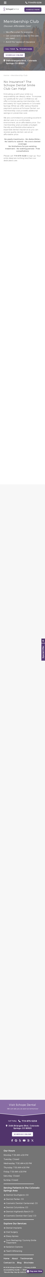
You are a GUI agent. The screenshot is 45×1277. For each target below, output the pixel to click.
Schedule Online (33, 10)
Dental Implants (14, 1228)
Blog (19, 1262)
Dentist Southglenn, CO (17, 1195)
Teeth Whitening (14, 1251)
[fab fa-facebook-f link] (12, 1140)
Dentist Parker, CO (15, 1199)
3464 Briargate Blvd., (21, 62)
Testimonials (26, 1258)
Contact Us (9, 1262)
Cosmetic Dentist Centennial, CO (22, 1203)
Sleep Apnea (12, 1236)
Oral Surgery (12, 1232)
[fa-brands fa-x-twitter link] (32, 1140)
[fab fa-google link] (16, 1140)
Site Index (29, 1262)
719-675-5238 (20, 156)
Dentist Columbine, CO (17, 1207)
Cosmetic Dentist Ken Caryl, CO (21, 1216)
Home (6, 75)
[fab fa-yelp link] (20, 1140)
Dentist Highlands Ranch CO (19, 1211)
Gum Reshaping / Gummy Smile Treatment (21, 1241)
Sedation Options (14, 1247)
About (15, 1258)
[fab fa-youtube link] (24, 1140)
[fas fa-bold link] (28, 1140)
